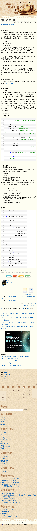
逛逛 (28, 308)
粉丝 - (8, 282)
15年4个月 (7, 374)
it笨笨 (8, 4)
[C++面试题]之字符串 (11, 300)
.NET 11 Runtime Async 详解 (9, 361)
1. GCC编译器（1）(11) (6, 509)
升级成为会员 (28, 294)
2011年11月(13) (4, 458)
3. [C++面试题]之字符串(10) (7, 498)
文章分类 (7, 468)
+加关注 (3, 285)
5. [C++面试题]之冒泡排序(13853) (9, 486)
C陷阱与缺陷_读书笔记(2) (7, 439)
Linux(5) (2, 445)
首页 (7, 20)
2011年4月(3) (4, 463)
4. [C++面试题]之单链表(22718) (8, 484)
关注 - (13, 282)
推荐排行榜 (8, 506)
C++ (5, 270)
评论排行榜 (8, 490)
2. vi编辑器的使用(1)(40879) (8, 480)
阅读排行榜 (8, 475)
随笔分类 (7, 429)
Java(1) (2, 441)
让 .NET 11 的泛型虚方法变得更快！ (11, 358)
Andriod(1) (3, 432)
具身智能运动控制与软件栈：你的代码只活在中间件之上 (17, 356)
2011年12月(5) (4, 456)
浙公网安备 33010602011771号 (11, 524)
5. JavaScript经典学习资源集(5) (8, 517)
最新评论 (2, 423)
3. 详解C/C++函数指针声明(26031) (9, 482)
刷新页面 (26, 305)
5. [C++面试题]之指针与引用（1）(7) (10, 502)
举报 (35, 303)
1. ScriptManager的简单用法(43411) (10, 478)
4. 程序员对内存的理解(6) (7, 515)
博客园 (3, 20)
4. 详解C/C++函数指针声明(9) (8, 500)
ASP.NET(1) (3, 471)
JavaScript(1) (4, 443)
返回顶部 (31, 305)
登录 (22, 308)
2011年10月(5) (4, 460)
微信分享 (28, 276)
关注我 (15, 276)
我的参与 (2, 421)
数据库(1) (3, 448)
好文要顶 (9, 276)
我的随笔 (2, 417)
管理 (13, 20)
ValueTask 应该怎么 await (9, 363)
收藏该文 (21, 276)
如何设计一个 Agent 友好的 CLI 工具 (11, 365)
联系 (10, 20)
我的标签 (2, 424)
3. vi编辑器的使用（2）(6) (7, 513)
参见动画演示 (9, 83)
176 (5, 376)
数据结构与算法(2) (5, 447)
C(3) (1, 434)
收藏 (32, 303)
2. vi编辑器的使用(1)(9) (6, 511)
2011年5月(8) (4, 462)
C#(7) (2, 436)
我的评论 (2, 419)
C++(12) (2, 438)
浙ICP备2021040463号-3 (28, 524)
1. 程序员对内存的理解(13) (7, 493)
